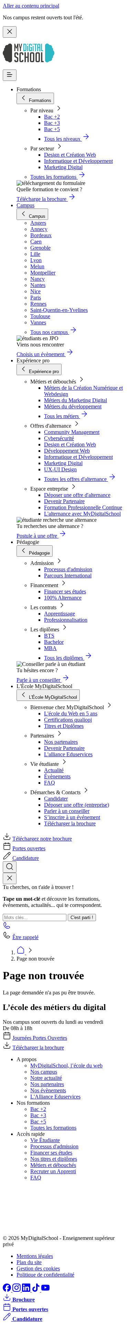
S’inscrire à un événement (72, 817)
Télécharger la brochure (70, 823)
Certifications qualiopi (68, 720)
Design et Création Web (70, 155)
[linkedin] (27, 1290)
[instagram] (17, 1290)
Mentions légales (35, 1256)
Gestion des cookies (38, 1268)
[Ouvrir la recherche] (10, 867)
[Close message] (10, 32)
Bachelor (54, 642)
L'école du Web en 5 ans (70, 713)
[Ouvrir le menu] (10, 75)
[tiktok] (36, 1290)
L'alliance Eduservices (68, 754)
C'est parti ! (82, 917)
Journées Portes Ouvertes (39, 1038)
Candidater (56, 799)
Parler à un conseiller (66, 811)
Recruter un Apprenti (53, 1171)
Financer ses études (65, 591)
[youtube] (45, 1290)
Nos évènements (48, 1090)
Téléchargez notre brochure (42, 839)
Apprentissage (59, 614)
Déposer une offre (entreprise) (76, 805)
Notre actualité (46, 1078)
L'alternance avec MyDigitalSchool (82, 514)
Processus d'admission (68, 569)
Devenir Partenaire (64, 501)
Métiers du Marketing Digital (75, 400)
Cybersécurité (59, 438)
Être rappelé (25, 937)
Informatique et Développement (78, 161)
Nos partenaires (61, 742)
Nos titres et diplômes (53, 1159)
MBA (50, 648)
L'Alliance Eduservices (55, 1097)
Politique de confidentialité (45, 1275)
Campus (25, 205)
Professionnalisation (65, 620)
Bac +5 (52, 129)
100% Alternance (63, 598)
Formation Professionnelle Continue (83, 507)
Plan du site (29, 1262)
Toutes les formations (53, 1128)
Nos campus (43, 1072)
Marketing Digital (63, 167)
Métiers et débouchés (53, 1165)
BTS (49, 636)
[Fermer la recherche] (10, 878)
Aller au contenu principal (31, 6)
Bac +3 (52, 123)
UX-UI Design (60, 469)
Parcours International (68, 575)
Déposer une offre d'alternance (77, 495)
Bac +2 (52, 117)
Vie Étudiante (45, 1140)
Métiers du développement (72, 406)
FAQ (49, 783)
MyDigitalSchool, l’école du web (66, 1065)
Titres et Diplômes (64, 726)
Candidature (25, 858)
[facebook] (7, 1290)
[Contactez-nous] (7, 927)
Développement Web (67, 451)
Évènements (57, 776)
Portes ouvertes (28, 848)
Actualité (54, 770)
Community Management (71, 432)
